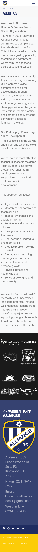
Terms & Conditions (8, 543)
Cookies (5, 549)
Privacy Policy (22, 543)
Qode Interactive (12, 537)
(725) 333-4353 (16, 511)
